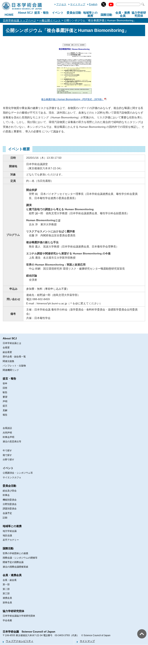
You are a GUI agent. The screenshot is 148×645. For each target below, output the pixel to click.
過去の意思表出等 (12, 441)
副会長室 (7, 352)
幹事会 (6, 495)
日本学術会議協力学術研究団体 (19, 615)
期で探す (7, 455)
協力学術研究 (139, 14)
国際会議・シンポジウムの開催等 (20, 557)
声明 (5, 401)
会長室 (6, 347)
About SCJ (25, 12)
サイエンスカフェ (12, 477)
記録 (5, 517)
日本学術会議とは (12, 343)
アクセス (61, 4)
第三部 (6, 593)
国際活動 (106, 14)
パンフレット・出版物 (14, 365)
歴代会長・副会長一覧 (14, 356)
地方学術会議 (10, 531)
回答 (5, 388)
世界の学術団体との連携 (15, 553)
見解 (5, 410)
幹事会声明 (8, 437)
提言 (5, 405)
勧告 (5, 392)
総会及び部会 (10, 490)
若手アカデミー (11, 540)
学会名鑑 (7, 620)
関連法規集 (8, 361)
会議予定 (7, 513)
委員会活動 (74, 12)
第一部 (6, 584)
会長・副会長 (10, 580)
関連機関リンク (11, 370)
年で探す (7, 450)
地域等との (90, 14)
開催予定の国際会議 (13, 562)
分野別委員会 (10, 504)
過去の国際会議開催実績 (15, 566)
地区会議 (7, 535)
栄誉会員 (7, 602)
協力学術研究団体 (13, 611)
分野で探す (8, 459)
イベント (58, 12)
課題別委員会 (10, 508)
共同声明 (7, 432)
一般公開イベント (50, 20)
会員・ (122, 14)
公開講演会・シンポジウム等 (18, 473)
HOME (9, 14)
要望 (5, 397)
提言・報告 (41, 12)
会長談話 (7, 428)
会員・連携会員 (12, 575)
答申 (5, 383)
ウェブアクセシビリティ (19, 641)
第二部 (6, 589)
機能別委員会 (10, 499)
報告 (5, 414)
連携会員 (7, 598)
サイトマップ (77, 4)
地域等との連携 (12, 526)
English (93, 4)
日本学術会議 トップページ (19, 20)
